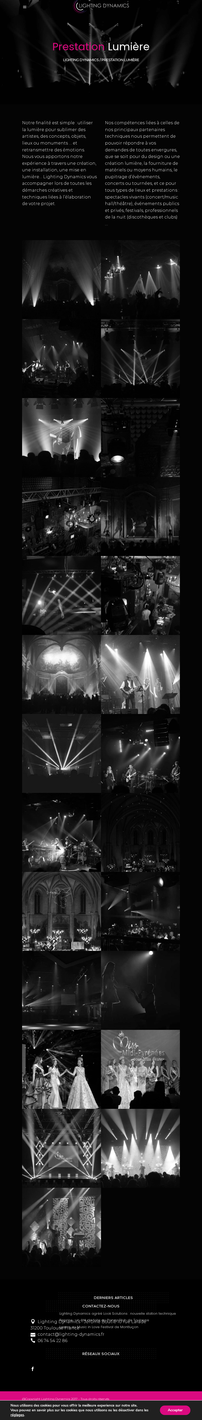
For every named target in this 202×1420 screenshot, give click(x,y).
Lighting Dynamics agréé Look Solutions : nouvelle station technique (117, 1313)
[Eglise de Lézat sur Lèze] (140, 832)
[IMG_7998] (140, 911)
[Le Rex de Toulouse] (140, 753)
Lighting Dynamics (81, 60)
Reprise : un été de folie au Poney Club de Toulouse (104, 1320)
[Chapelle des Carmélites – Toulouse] (61, 674)
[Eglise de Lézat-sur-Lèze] (61, 911)
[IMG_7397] (61, 832)
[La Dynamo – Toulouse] (61, 753)
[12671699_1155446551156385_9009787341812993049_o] (140, 674)
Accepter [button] (175, 1410)
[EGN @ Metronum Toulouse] (140, 1148)
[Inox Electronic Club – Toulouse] (61, 990)
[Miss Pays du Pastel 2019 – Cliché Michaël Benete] (140, 990)
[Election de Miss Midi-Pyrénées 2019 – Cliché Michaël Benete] (61, 1069)
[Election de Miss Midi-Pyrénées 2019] (140, 1069)
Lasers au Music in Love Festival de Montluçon (98, 1326)
